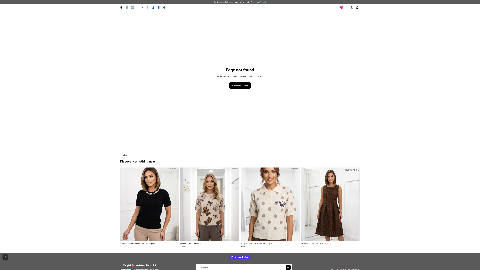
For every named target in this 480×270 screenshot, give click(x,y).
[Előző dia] (124, 204)
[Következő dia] (175, 204)
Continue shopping (240, 85)
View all (126, 155)
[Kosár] (357, 7)
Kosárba (237, 237)
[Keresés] (346, 7)
